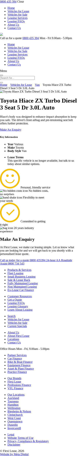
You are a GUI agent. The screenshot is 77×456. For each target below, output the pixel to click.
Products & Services (19, 269)
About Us (13, 24)
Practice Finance (17, 372)
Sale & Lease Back (18, 280)
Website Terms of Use (20, 437)
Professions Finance (19, 385)
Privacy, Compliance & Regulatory (28, 441)
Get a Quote (14, 299)
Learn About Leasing (20, 309)
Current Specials (17, 326)
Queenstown (14, 421)
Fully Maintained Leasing (22, 283)
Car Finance (14, 358)
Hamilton (13, 404)
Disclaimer (13, 444)
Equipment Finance (18, 365)
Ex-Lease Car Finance (20, 290)
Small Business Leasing (21, 276)
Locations (13, 339)
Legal (10, 434)
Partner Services (17, 355)
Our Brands (14, 378)
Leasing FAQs (16, 21)
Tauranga (13, 401)
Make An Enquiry (10, 129)
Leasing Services (17, 18)
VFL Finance (15, 388)
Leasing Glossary (17, 306)
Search (11, 316)
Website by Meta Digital (14, 454)
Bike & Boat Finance (20, 361)
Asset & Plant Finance (20, 368)
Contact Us (14, 28)
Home (11, 7)
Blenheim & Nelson (19, 411)
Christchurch (15, 414)
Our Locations (15, 394)
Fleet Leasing (15, 273)
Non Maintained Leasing (22, 286)
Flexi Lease (14, 381)
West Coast (14, 418)
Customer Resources (19, 296)
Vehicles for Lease (18, 11)
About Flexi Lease (18, 335)
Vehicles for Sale (17, 14)
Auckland (13, 398)
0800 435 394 (8, 1)
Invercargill (14, 428)
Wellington (13, 408)
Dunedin (12, 424)
